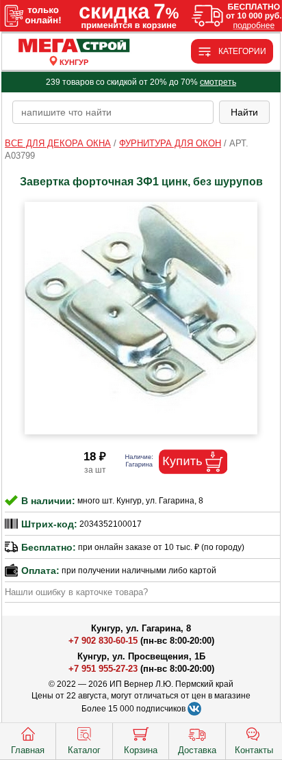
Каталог (84, 750)
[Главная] (74, 46)
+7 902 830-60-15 (103, 640)
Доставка (197, 750)
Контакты (254, 750)
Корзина (140, 750)
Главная (27, 750)
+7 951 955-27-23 (103, 669)
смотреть (218, 82)
